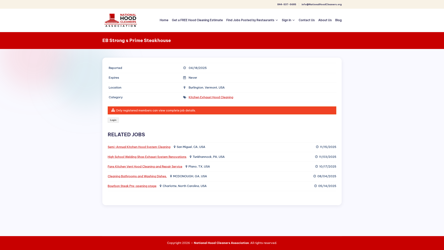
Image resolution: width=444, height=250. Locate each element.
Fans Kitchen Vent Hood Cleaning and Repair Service (145, 166)
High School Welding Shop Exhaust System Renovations (147, 157)
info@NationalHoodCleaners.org (322, 4)
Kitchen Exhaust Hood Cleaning (211, 97)
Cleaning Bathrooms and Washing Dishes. (137, 176)
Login (113, 120)
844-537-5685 (286, 4)
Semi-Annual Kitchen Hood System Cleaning (139, 147)
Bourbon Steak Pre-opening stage (132, 186)
